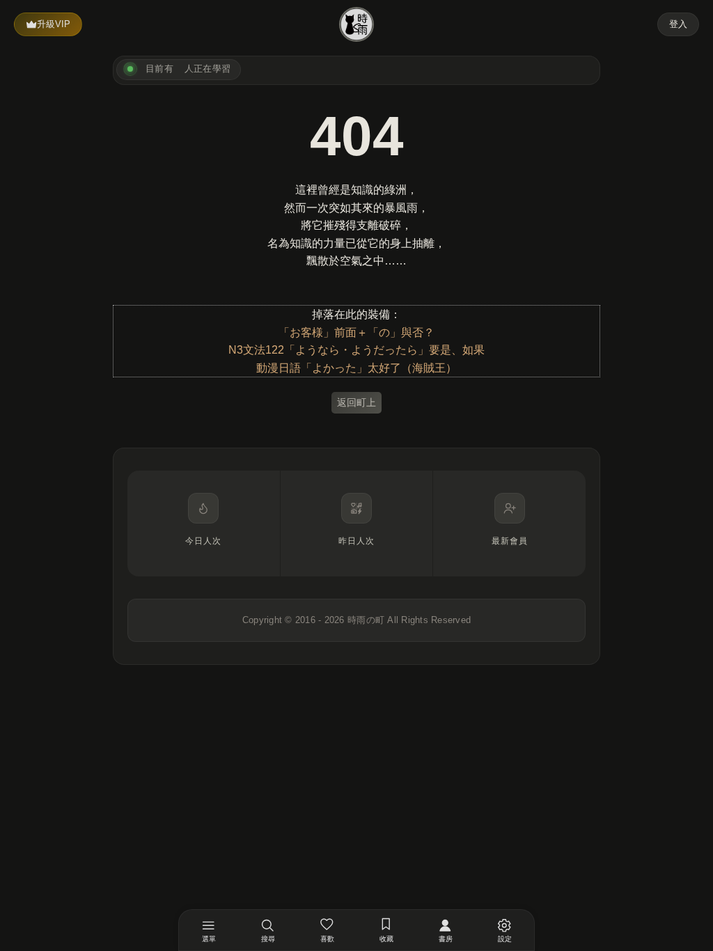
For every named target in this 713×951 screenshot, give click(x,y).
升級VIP (53, 24)
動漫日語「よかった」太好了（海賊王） (356, 368)
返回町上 (356, 402)
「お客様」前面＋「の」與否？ (356, 332)
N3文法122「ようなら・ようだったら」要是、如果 (356, 350)
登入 (678, 24)
